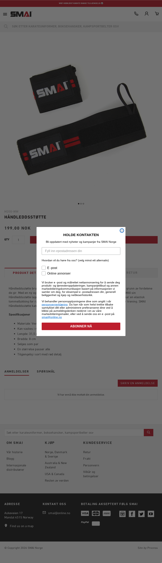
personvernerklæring (55, 304)
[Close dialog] (122, 230)
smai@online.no (52, 317)
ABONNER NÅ (81, 326)
